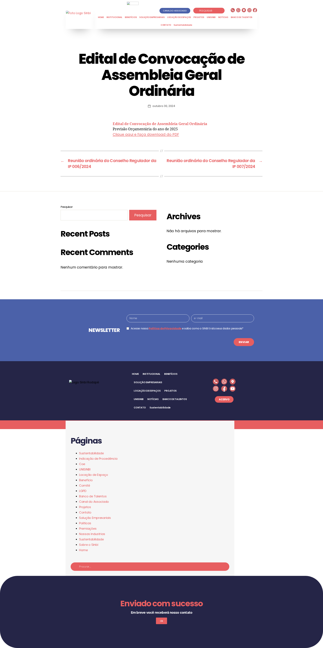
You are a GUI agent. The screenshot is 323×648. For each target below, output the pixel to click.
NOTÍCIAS (223, 17)
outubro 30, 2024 (163, 106)
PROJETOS (198, 17)
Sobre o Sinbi (88, 545)
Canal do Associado (94, 502)
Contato (85, 512)
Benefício (86, 480)
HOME (101, 17)
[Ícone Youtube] (233, 389)
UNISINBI (211, 17)
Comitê (84, 485)
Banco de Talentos (92, 496)
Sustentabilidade (183, 25)
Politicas (85, 523)
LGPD (82, 491)
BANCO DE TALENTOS (241, 17)
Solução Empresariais (95, 518)
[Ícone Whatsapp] (238, 10)
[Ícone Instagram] (249, 10)
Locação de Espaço (93, 475)
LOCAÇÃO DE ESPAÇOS (179, 17)
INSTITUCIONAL (114, 17)
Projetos (85, 507)
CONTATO (166, 25)
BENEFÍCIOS (131, 17)
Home (83, 550)
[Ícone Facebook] (255, 10)
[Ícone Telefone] (233, 10)
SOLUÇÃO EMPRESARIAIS (152, 17)
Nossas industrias (92, 534)
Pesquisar (67, 207)
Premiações (87, 528)
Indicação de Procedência (98, 458)
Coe (82, 464)
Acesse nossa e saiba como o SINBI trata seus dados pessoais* (187, 328)
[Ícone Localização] (244, 10)
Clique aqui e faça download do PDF (146, 134)
